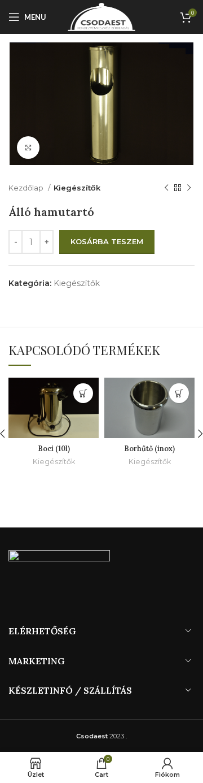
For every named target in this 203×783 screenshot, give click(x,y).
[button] (83, 393)
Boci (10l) (54, 448)
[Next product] (189, 187)
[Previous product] (166, 187)
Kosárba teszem (106, 241)
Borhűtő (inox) (149, 448)
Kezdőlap (26, 187)
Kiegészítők (77, 187)
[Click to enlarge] (28, 147)
